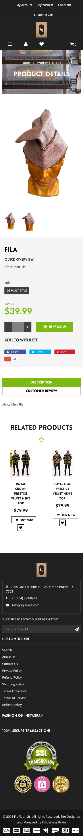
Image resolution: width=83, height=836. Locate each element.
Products (43, 63)
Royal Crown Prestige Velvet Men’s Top (21, 493)
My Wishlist (45, 5)
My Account (24, 5)
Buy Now (57, 326)
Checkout (64, 5)
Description (41, 382)
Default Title (17, 290)
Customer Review (41, 391)
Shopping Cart (43, 15)
